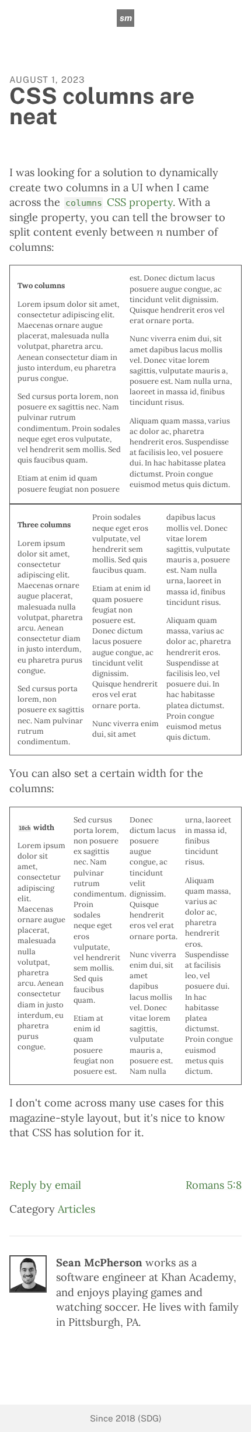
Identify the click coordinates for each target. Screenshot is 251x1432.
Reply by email (45, 1185)
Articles (76, 1209)
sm (126, 18)
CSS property (119, 202)
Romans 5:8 (214, 1185)
